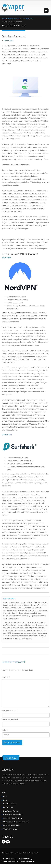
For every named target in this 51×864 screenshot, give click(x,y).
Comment (5, 677)
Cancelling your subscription (13, 815)
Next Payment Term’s (10, 811)
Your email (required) (10, 719)
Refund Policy (8, 807)
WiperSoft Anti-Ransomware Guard (15, 822)
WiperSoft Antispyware (10, 19)
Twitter (8, 842)
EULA (5, 800)
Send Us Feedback (9, 804)
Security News (27, 19)
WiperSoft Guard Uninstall (12, 818)
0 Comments (8, 40)
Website (5, 730)
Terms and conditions (11, 861)
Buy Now (5, 859)
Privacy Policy (27, 859)
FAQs (5, 797)
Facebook (4, 842)
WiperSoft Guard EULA (11, 825)
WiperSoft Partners (10, 829)
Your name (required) (10, 710)
